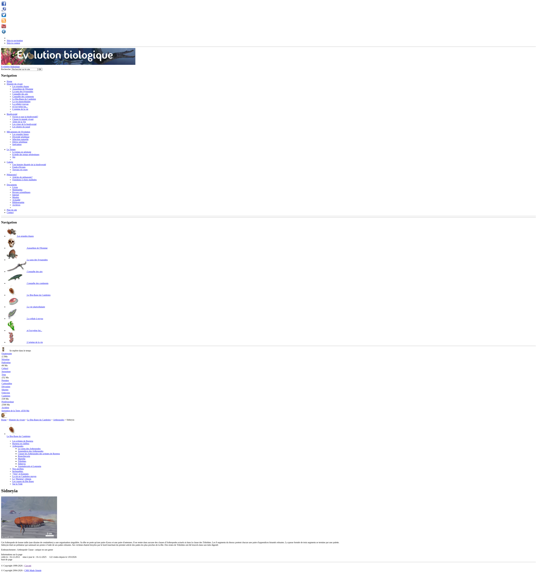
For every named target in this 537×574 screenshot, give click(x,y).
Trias (4, 374)
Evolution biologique (10, 66)
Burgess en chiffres (20, 443)
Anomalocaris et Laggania (29, 466)
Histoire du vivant (17, 420)
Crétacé (5, 368)
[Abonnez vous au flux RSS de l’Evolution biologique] (4, 22)
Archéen (5, 407)
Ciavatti (27, 565)
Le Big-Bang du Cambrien (39, 420)
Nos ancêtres (18, 469)
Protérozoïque (8, 402)
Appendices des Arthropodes (30, 451)
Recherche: (6, 69)
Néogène (6, 359)
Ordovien (6, 393)
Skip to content (13, 43)
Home (4, 420)
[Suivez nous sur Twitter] (4, 16)
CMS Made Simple (32, 570)
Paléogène (6, 362)
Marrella (21, 459)
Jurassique (6, 371)
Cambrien (6, 396)
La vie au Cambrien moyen (24, 476)
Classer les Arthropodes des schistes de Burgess (39, 453)
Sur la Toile (17, 484)
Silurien (5, 390)
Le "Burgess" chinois (21, 479)
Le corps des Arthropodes (29, 448)
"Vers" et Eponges (20, 474)
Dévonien (6, 386)
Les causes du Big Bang (23, 481)
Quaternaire (7, 353)
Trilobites (22, 461)
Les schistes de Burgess (22, 441)
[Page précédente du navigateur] (4, 417)
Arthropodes (58, 420)
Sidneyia (22, 464)
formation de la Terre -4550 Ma (15, 411)
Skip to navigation (15, 40)
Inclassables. (17, 471)
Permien (5, 380)
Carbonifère (7, 383)
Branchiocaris (24, 456)
